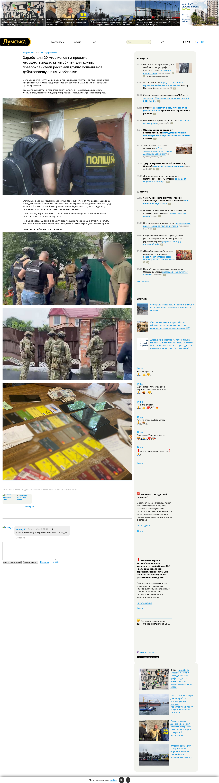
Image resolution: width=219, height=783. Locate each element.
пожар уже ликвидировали (168, 166)
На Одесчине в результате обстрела (161, 120)
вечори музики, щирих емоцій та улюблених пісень (167, 224)
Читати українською (49, 52)
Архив (77, 42)
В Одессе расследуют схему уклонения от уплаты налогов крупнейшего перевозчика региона (112, 23)
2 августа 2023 (28, 52)
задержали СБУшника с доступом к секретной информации (166, 99)
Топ (94, 42)
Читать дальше (144, 525)
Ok (121, 780)
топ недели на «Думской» (165, 202)
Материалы (57, 42)
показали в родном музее (157, 71)
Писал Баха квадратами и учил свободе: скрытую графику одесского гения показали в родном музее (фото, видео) (22, 22)
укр (162, 41)
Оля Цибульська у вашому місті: (159, 223)
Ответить (20, 537)
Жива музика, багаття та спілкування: (155, 147)
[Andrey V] (8, 527)
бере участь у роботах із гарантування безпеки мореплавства (164, 84)
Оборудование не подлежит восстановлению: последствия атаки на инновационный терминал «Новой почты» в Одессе (157, 22)
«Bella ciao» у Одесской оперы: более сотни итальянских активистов (164, 212)
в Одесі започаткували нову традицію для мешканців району (158, 151)
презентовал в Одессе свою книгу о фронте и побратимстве (159, 258)
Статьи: (142, 299)
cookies (113, 780)
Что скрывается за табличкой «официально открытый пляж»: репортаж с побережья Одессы (172, 307)
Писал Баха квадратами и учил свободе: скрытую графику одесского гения (158, 67)
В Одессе (148, 107)
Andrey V (20, 529)
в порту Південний (165, 87)
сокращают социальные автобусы (164, 180)
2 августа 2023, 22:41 (38, 529)
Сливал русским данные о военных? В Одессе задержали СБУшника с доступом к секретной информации (66, 22)
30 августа (142, 191)
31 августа (142, 58)
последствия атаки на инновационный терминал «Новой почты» (166, 134)
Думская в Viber (147, 652)
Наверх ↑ (29, 506)
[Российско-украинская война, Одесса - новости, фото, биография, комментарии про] (9, 499)
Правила (44, 562)
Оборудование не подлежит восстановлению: (158, 131)
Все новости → (144, 281)
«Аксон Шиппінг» (152, 82)
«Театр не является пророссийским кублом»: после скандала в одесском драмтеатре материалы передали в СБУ (170, 325)
